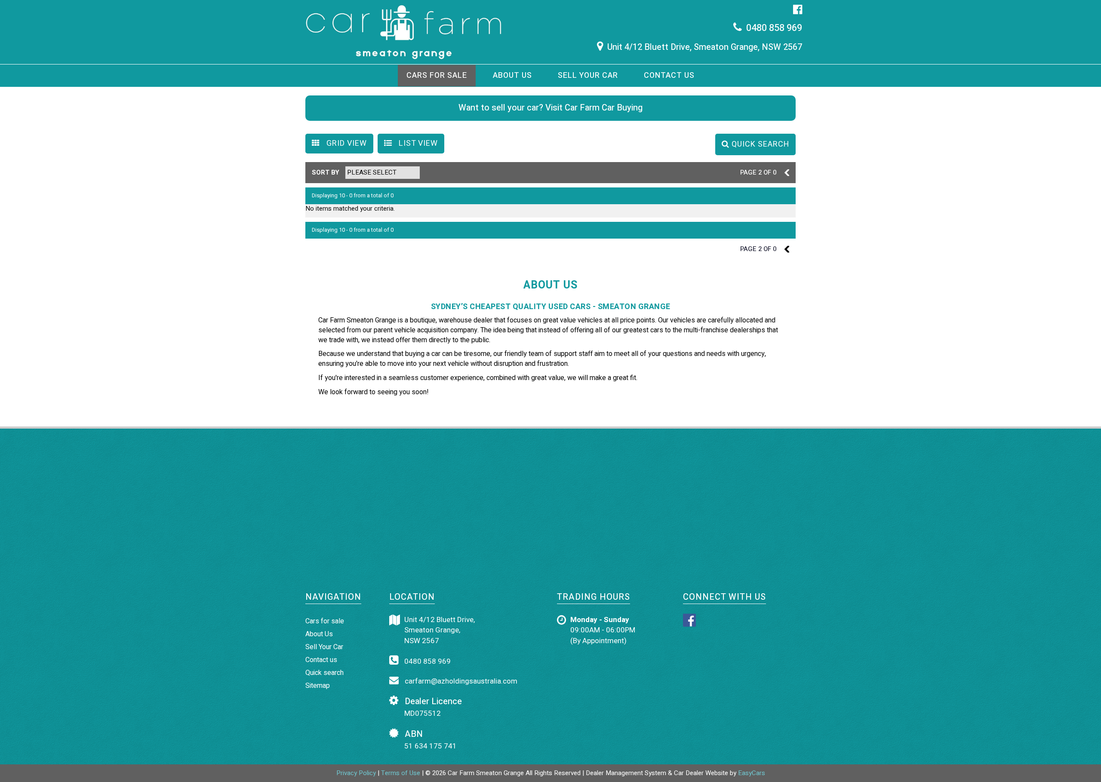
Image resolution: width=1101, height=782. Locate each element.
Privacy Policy (357, 773)
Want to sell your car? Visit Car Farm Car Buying (550, 107)
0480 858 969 (774, 28)
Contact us (669, 75)
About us (512, 75)
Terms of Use (401, 773)
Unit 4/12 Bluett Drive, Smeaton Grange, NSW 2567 (704, 47)
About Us (319, 634)
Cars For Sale (436, 75)
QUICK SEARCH (759, 144)
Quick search (324, 673)
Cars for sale (324, 621)
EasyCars (751, 773)
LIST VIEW (417, 143)
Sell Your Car (588, 75)
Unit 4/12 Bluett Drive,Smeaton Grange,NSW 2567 (439, 630)
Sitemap (317, 686)
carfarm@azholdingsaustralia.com (460, 681)
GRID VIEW (345, 143)
